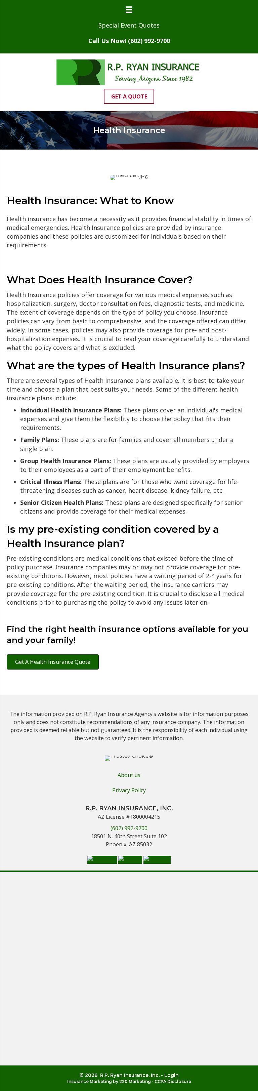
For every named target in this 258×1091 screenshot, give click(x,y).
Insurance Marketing (89, 1081)
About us (129, 775)
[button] (129, 96)
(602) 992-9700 (129, 828)
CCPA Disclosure (173, 1081)
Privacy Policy (129, 790)
